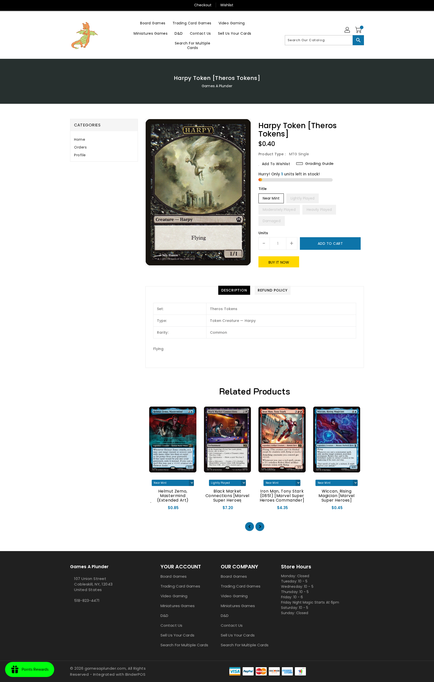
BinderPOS (135, 674)
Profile (80, 155)
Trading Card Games (180, 586)
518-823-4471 (86, 600)
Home (79, 139)
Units (263, 233)
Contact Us (171, 625)
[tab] (104, 139)
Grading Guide (319, 163)
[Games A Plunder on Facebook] (71, 612)
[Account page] (348, 30)
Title (262, 188)
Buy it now (278, 262)
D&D (164, 615)
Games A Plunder (217, 85)
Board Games (173, 576)
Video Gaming (173, 596)
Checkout (203, 5)
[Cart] (359, 30)
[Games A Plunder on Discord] (75, 612)
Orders (80, 147)
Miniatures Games (177, 605)
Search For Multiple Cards (184, 645)
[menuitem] (153, 23)
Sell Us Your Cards (177, 635)
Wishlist (227, 5)
